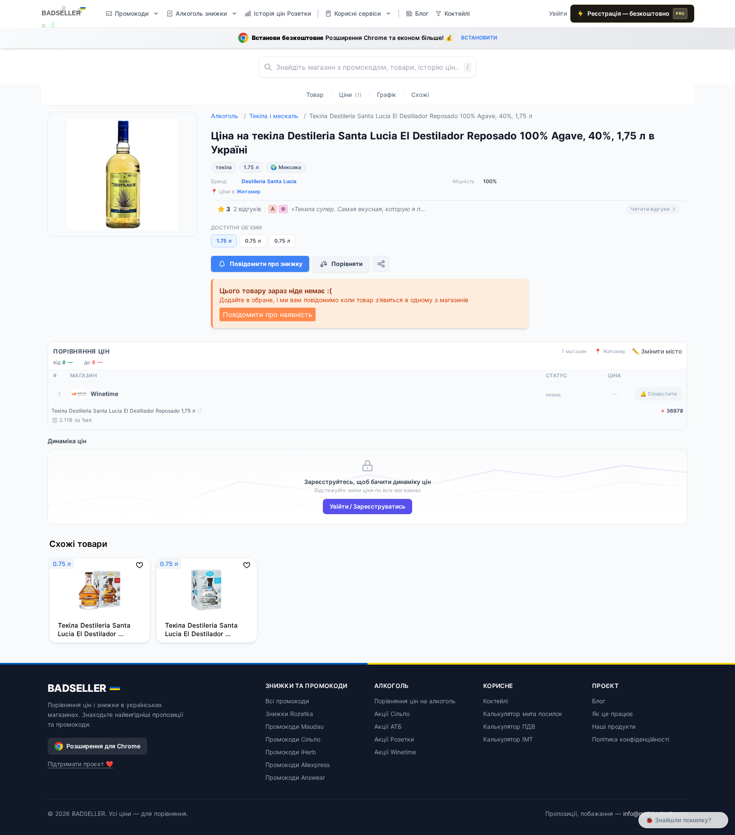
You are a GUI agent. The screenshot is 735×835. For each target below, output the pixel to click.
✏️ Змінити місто (657, 351)
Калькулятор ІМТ (508, 739)
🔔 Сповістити (658, 394)
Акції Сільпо (392, 713)
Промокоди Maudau (294, 726)
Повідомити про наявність (267, 314)
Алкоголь (228, 115)
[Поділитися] (381, 264)
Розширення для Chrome (103, 746)
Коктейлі (495, 701)
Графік (386, 94)
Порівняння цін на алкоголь (415, 701)
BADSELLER (77, 688)
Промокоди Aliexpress (297, 764)
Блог (598, 701)
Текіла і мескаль (277, 115)
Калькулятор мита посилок (522, 713)
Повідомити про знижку (266, 263)
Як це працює (612, 713)
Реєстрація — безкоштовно (635, 13)
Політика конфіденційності (630, 739)
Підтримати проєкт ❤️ (80, 763)
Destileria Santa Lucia (269, 181)
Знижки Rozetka (289, 713)
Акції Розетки (394, 739)
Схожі (420, 94)
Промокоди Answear (295, 777)
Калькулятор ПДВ (509, 726)
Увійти (558, 13)
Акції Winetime (395, 752)
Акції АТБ (388, 726)
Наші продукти (613, 726)
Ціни (350, 94)
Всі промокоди (287, 701)
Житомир (248, 191)
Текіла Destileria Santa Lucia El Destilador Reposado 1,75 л (123, 411)
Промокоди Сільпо (292, 739)
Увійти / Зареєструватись (367, 506)
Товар (315, 94)
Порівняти (347, 263)
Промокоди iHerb (290, 752)
